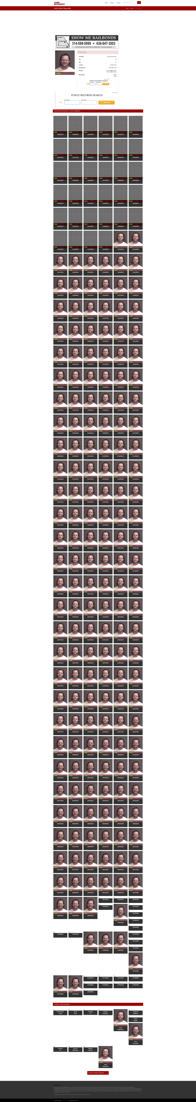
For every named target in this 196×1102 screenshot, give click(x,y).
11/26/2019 (106, 295)
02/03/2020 (75, 548)
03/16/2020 (60, 708)
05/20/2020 (105, 800)
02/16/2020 (75, 594)
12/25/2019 (136, 387)
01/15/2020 (60, 479)
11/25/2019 (90, 295)
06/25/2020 (75, 915)
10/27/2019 (105, 180)
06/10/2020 (121, 846)
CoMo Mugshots (65, 1100)
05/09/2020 (121, 754)
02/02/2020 (60, 548)
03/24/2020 (75, 731)
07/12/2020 (136, 948)
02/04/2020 (90, 548)
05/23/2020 (136, 800)
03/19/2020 (90, 708)
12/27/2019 (75, 410)
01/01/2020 (136, 410)
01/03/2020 (75, 433)
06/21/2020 (105, 892)
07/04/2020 (136, 920)
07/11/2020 (136, 941)
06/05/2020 (136, 823)
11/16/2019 (136, 249)
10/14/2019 (136, 134)
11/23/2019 (60, 295)
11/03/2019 (121, 203)
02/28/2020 (75, 640)
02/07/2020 (121, 548)
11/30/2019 (75, 318)
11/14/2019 (106, 249)
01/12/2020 (105, 456)
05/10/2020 (136, 754)
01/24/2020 (105, 502)
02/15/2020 (60, 594)
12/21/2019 (75, 387)
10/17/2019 (75, 157)
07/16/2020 (90, 978)
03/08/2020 (121, 663)
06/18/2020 (60, 892)
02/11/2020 (90, 571)
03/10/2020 (60, 686)
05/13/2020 (90, 777)
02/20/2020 (136, 594)
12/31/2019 (121, 410)
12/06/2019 (136, 318)
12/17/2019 (105, 364)
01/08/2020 (60, 456)
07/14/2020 (60, 994)
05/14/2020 (105, 777)
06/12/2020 (60, 869)
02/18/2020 (105, 594)
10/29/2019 (136, 180)
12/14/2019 (75, 364)
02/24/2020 (105, 617)
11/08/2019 (106, 226)
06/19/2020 (75, 892)
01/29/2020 (90, 525)
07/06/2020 (60, 934)
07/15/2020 (75, 994)
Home (106, 3)
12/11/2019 (121, 341)
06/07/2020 (75, 846)
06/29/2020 (136, 899)
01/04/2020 (90, 433)
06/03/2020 (105, 823)
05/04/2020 (136, 731)
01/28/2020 (75, 525)
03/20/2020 (105, 708)
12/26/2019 (60, 410)
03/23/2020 (60, 731)
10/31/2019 (75, 203)
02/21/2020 (60, 617)
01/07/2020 (136, 433)
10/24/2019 (75, 180)
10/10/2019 (90, 134)
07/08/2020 (90, 950)
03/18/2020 (75, 708)
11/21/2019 (121, 272)
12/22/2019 (90, 387)
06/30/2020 (105, 906)
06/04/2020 (121, 823)
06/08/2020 (90, 846)
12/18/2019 (121, 364)
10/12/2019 (121, 134)
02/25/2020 (121, 617)
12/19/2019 (136, 364)
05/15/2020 (121, 777)
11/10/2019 (136, 226)
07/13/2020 (136, 971)
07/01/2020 (121, 922)
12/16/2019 (90, 364)
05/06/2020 (75, 754)
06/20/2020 (90, 892)
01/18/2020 (105, 479)
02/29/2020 (90, 640)
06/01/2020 (75, 823)
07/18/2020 (136, 978)
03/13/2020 (105, 686)
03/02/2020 (121, 640)
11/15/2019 (121, 249)
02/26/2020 (136, 617)
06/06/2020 (60, 846)
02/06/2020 (105, 548)
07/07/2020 (75, 934)
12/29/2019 (90, 410)
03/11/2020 (75, 686)
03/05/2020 (75, 663)
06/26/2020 (90, 915)
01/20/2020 (136, 479)
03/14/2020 (121, 686)
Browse (112, 3)
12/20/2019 (60, 387)
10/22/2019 (136, 157)
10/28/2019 (121, 180)
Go (139, 2)
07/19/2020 (90, 985)
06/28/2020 (121, 899)
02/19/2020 (121, 594)
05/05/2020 (60, 754)
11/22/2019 (136, 272)
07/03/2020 (136, 913)
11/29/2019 (60, 318)
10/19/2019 (105, 157)
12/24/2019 (121, 387)
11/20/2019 (106, 272)
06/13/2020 (75, 869)
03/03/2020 (136, 640)
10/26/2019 (90, 180)
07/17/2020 (105, 978)
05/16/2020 (136, 777)
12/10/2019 (105, 341)
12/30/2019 (105, 410)
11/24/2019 (75, 295)
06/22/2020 (121, 892)
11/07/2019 (90, 226)
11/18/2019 (75, 272)
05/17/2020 (60, 800)
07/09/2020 (105, 950)
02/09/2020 (60, 571)
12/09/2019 (90, 341)
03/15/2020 (136, 686)
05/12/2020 (75, 777)
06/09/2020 (105, 846)
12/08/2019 (75, 341)
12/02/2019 (105, 318)
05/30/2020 (60, 823)
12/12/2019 (136, 341)
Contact (119, 3)
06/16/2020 (121, 869)
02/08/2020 (136, 548)
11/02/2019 (106, 203)
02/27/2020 (60, 640)
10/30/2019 (60, 203)
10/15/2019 (60, 157)
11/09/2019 (121, 226)
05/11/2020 (60, 777)
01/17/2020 (90, 479)
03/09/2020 (136, 663)
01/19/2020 (121, 479)
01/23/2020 (90, 502)
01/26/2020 (136, 502)
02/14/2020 (136, 571)
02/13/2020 (121, 571)
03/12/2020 (90, 686)
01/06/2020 (121, 433)
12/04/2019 (121, 318)
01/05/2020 (105, 433)
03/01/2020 (105, 640)
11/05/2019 (60, 226)
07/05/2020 (136, 927)
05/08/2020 (105, 754)
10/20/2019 (121, 157)
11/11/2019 (60, 249)
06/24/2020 (60, 915)
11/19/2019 (90, 272)
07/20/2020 (121, 985)
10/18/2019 (90, 157)
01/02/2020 (60, 433)
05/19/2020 (90, 800)
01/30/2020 (105, 525)
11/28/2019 (136, 295)
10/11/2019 (106, 134)
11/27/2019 (121, 295)
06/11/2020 (136, 846)
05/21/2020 (121, 800)
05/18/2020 (75, 800)
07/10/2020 (136, 934)
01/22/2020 (75, 502)
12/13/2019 (60, 364)
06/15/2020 (105, 869)
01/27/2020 (60, 525)
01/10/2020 (90, 456)
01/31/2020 (121, 525)
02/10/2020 (75, 571)
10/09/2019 (75, 134)
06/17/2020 (136, 869)
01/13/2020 (121, 456)
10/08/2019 (60, 134)
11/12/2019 (75, 249)
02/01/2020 (136, 525)
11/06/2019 (75, 226)
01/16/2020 (75, 479)
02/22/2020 (75, 617)
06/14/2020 (90, 869)
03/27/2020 (121, 731)
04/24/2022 (90, 991)
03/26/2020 (105, 731)
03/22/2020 (136, 708)
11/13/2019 (90, 249)
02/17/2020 (90, 594)
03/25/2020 (90, 731)
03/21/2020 (121, 708)
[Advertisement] (98, 23)
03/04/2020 (60, 663)
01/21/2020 (60, 502)
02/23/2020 (90, 617)
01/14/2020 (136, 456)
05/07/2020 (90, 754)
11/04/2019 (136, 203)
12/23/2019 (105, 387)
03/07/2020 (105, 663)
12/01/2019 (90, 318)
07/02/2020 (136, 906)
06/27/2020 (105, 899)
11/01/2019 (90, 203)
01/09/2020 (75, 456)
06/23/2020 (136, 892)
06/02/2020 (90, 823)
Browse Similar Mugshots (96, 1073)
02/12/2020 (105, 571)
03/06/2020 (90, 663)
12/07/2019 (60, 341)
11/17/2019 (60, 272)
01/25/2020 (121, 502)
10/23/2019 (60, 180)
